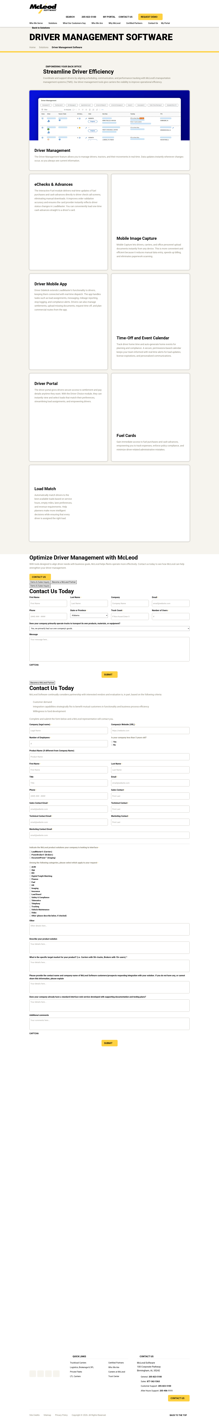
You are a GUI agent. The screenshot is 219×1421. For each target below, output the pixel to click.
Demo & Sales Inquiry (40, 582)
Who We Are (113, 1367)
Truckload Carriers (78, 1363)
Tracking (35, 906)
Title (31, 777)
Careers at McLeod (116, 1372)
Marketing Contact (120, 816)
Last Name (75, 597)
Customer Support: (156, 1386)
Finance (35, 879)
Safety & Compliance (40, 897)
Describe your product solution (43, 939)
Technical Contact (120, 803)
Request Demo (149, 16)
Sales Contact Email (39, 803)
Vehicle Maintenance (40, 909)
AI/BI (34, 867)
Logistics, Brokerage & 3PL (82, 1367)
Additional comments (39, 1015)
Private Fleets (76, 1372)
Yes (114, 742)
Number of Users (160, 610)
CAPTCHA (34, 665)
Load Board (36, 894)
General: (151, 1377)
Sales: (150, 1381)
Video (34, 913)
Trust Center (113, 1376)
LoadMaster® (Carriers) (42, 852)
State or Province (78, 610)
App (33, 870)
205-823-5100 (89, 16)
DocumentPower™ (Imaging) (44, 858)
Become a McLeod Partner (64, 582)
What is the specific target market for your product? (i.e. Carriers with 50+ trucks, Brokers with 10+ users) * (78, 957)
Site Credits (34, 1415)
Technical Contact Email (40, 816)
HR (33, 885)
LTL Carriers (75, 1376)
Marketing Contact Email (41, 829)
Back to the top (178, 1415)
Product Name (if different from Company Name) (51, 750)
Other (31, 920)
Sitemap (47, 1415)
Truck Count (117, 610)
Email (155, 597)
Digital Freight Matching (42, 876)
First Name (35, 597)
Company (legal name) (40, 724)
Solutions (43, 47)
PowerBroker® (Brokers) (42, 855)
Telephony (36, 903)
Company (115, 597)
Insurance (36, 891)
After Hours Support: (157, 1390)
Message (33, 634)
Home (32, 47)
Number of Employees (40, 737)
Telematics (36, 900)
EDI (33, 873)
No (114, 745)
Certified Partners (116, 1363)
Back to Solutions (41, 27)
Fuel (33, 882)
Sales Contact (118, 790)
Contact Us (125, 16)
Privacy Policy (61, 1415)
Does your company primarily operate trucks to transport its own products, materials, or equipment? (74, 623)
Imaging (35, 888)
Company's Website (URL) (123, 724)
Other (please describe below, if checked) (49, 916)
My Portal (109, 16)
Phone (32, 610)
